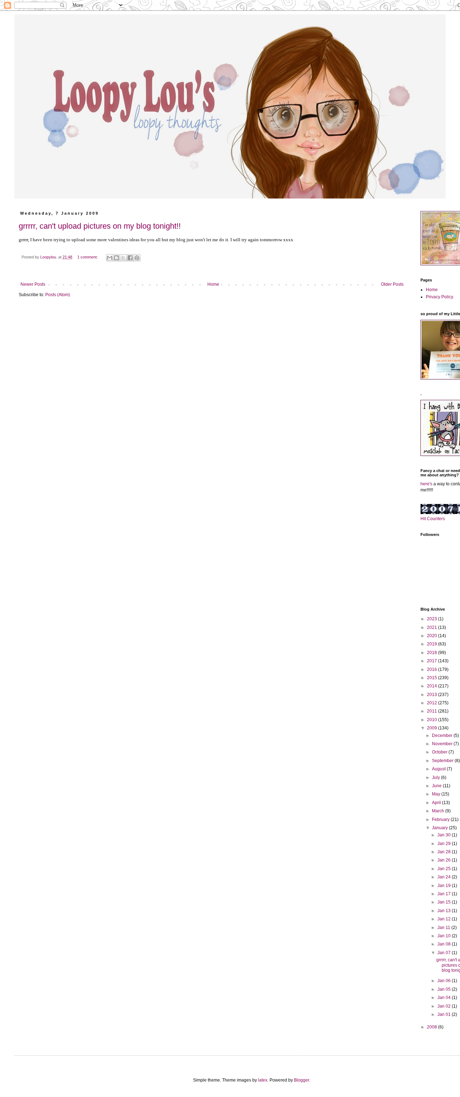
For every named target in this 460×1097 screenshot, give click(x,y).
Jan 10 (444, 935)
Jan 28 (444, 851)
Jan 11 (444, 927)
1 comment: (88, 257)
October (440, 752)
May (436, 794)
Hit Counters (432, 518)
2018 (432, 652)
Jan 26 (444, 860)
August (439, 768)
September (443, 760)
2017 (432, 660)
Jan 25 (444, 868)
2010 (432, 719)
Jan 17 (444, 893)
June (437, 785)
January (440, 827)
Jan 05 (444, 989)
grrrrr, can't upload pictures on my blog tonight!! (100, 225)
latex (262, 1080)
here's (426, 483)
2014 (432, 685)
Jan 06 (444, 980)
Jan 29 (444, 843)
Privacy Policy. (440, 296)
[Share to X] (123, 257)
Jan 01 (444, 1014)
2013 (432, 694)
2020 (432, 635)
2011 (432, 711)
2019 (432, 643)
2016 (432, 669)
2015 (432, 677)
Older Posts (392, 284)
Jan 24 (444, 876)
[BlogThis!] (116, 257)
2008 (432, 1027)
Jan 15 (444, 902)
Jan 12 (444, 918)
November (443, 743)
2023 (432, 618)
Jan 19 (444, 885)
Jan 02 (444, 1006)
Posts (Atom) (57, 294)
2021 (432, 627)
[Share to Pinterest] (137, 257)
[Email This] (109, 257)
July (436, 777)
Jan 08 (444, 944)
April (437, 802)
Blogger (301, 1080)
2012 (432, 702)
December (443, 735)
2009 (432, 727)
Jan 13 (444, 910)
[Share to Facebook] (130, 257)
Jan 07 (444, 952)
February (441, 819)
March (438, 810)
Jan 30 (444, 834)
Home (213, 284)
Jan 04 (444, 997)
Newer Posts (32, 284)
